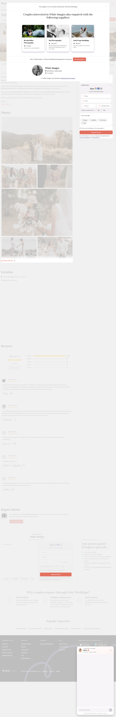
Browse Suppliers (79, 59)
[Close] (106, 5)
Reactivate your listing (68, 78)
